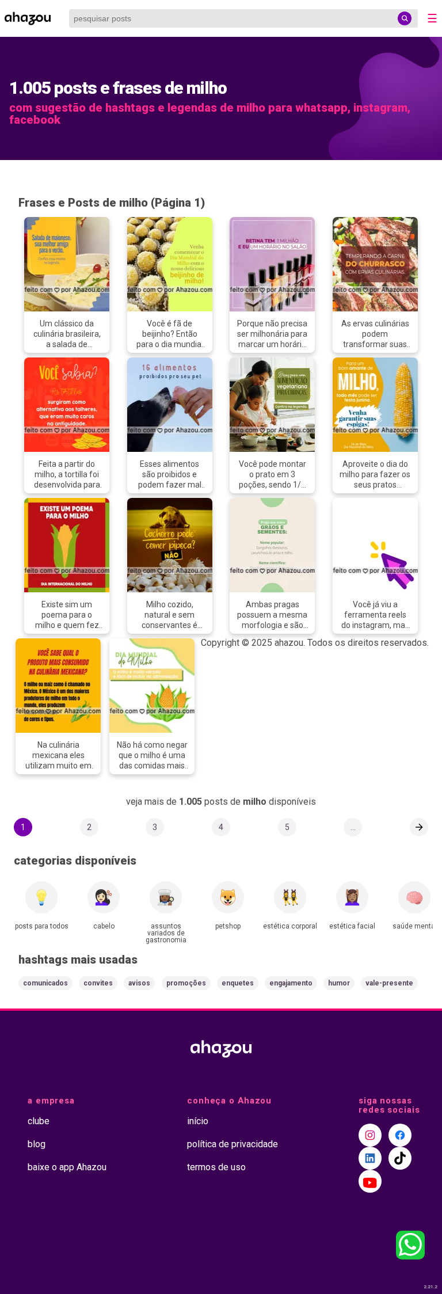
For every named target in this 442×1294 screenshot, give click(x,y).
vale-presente (389, 983)
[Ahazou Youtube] (370, 1181)
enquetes (238, 983)
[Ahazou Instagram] (370, 1135)
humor (339, 983)
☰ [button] (432, 18)
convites (98, 983)
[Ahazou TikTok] (399, 1158)
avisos (139, 983)
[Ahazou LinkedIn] (370, 1158)
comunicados (45, 983)
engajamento (291, 983)
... (353, 827)
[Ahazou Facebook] (399, 1135)
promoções (186, 983)
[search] (404, 18)
